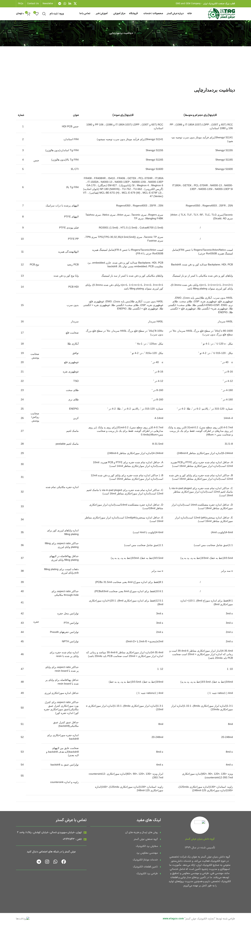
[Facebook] (64, 861)
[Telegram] (39, 861)
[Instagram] (47, 861)
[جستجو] (44, 13)
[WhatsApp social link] (64, 4)
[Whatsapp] (55, 861)
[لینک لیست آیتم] (125, 832)
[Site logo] (221, 14)
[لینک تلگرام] (59, 4)
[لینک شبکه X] (75, 4)
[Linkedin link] (69, 4)
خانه (139, 33)
